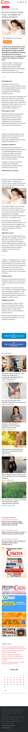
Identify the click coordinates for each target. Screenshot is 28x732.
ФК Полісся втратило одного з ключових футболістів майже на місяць (13, 662)
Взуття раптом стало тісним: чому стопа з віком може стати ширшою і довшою (14, 476)
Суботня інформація (7, 519)
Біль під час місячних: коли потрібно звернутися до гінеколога (14, 401)
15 (20, 680)
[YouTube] (21, 2)
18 (7, 682)
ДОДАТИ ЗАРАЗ (7, 41)
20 (14, 682)
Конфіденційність (6, 728)
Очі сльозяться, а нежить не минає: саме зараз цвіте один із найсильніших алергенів (14, 501)
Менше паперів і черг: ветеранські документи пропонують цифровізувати (14, 542)
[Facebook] (23, 2)
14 (17, 680)
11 (7, 680)
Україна (16, 519)
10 (4, 680)
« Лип (5, 690)
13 (14, 680)
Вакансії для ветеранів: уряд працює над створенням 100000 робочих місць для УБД (12, 523)
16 (23, 680)
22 (20, 682)
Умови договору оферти (8, 725)
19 (10, 682)
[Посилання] (5, 2)
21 (17, 682)
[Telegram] (26, 2)
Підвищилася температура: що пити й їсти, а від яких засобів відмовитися (12, 451)
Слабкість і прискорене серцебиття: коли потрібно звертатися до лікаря (11, 426)
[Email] (18, 2)
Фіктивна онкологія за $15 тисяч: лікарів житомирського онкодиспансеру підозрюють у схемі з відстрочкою (13, 376)
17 (4, 682)
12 (10, 680)
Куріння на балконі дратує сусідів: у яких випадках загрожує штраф (14, 533)
